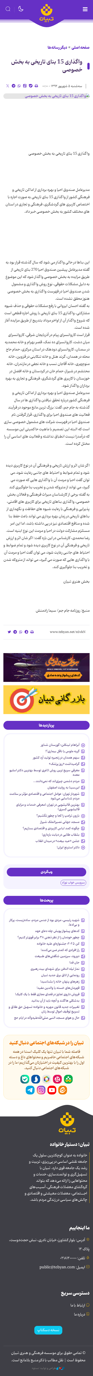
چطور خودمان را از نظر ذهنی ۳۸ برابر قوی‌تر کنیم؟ (48, 937)
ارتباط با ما (77, 1305)
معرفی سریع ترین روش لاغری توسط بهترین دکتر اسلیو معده (44, 772)
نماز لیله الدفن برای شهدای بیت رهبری (54, 968)
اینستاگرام (41, 1090)
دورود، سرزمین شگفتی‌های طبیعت (57, 956)
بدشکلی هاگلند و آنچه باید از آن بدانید (55, 1000)
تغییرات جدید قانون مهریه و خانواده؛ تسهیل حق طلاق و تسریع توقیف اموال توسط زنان (44, 1009)
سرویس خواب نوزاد (73, 882)
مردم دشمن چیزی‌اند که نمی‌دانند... (56, 781)
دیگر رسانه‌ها (57, 47)
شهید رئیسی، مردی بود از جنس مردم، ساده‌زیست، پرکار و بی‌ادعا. (44, 922)
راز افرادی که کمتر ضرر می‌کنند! (60, 950)
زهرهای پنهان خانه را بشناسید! (59, 981)
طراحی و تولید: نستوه (44, 1368)
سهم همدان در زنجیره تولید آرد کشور (56, 757)
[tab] (46, 725)
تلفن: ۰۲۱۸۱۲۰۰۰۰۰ (72, 1258)
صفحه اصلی (81, 47)
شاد (68, 1079)
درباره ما (79, 1315)
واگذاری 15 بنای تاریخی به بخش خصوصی (46, 66)
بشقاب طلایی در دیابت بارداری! (60, 834)
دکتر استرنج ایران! (68, 847)
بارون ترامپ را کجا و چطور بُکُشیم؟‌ (57, 815)
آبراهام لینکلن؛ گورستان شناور (60, 744)
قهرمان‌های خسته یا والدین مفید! (58, 987)
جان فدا (74, 962)
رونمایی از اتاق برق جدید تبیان (60, 975)
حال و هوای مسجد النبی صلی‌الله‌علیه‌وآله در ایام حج (46, 1017)
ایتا (62, 1090)
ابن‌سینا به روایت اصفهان (63, 787)
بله (24, 1079)
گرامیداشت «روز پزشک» (64, 763)
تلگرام (30, 1090)
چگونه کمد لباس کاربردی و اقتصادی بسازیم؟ (51, 828)
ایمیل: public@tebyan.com (62, 1267)
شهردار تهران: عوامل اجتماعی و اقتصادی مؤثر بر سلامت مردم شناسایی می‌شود (44, 796)
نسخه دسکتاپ (48, 1330)
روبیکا (46, 1079)
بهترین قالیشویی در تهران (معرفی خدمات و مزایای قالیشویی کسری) (47, 807)
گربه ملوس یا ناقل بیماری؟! (62, 751)
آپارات (57, 1079)
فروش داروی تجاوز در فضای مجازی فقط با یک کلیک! (47, 994)
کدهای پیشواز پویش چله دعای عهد (57, 931)
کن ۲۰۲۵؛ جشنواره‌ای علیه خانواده (58, 943)
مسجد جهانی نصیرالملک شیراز (59, 821)
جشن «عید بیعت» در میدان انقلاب (57, 841)
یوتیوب (51, 1090)
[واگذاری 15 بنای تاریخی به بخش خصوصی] (46, 96)
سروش (35, 1079)
